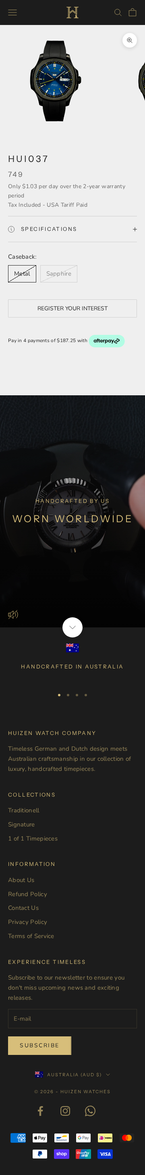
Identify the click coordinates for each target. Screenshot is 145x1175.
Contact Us (23, 908)
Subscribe (40, 1045)
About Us (21, 880)
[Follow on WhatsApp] (90, 1111)
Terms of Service (31, 936)
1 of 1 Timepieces (33, 839)
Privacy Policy (27, 922)
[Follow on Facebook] (40, 1111)
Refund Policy (27, 894)
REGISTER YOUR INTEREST (72, 308)
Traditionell (23, 810)
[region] (72, 662)
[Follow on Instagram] (65, 1111)
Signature (21, 824)
